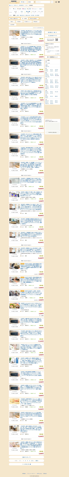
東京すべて (16, 5)
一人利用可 (42, 315)
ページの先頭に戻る (25, 464)
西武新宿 (26, 406)
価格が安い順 (22, 15)
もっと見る (57, 53)
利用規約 (24, 473)
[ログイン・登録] (56, 2)
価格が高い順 (27, 15)
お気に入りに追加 (15, 38)
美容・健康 (41, 38)
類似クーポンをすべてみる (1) (25, 43)
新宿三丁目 (26, 54)
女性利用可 (31, 5)
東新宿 (26, 297)
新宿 (26, 38)
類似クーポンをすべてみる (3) (25, 175)
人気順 (17, 15)
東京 (23, 1)
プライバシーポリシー (31, 473)
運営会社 (45, 473)
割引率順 (32, 15)
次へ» (43, 27)
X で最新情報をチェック (53, 57)
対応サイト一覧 (52, 32)
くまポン (26, 5)
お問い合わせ (39, 473)
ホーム (12, 5)
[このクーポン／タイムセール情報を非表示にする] (43, 30)
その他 (40, 8)
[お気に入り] (59, 2)
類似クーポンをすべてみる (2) (25, 438)
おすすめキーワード (53, 35)
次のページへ (26, 457)
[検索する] (52, 2)
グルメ (41, 311)
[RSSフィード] (33, 27)
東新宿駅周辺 (21, 5)
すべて (15, 8)
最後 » (37, 460)
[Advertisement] (52, 10)
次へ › (32, 460)
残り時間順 (37, 15)
